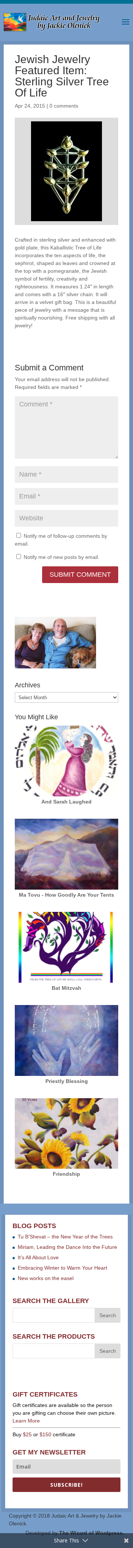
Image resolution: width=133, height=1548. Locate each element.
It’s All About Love (38, 1257)
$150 (45, 1434)
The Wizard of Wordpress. (91, 1533)
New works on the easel (46, 1278)
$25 (27, 1434)
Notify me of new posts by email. (61, 557)
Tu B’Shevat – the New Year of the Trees (65, 1237)
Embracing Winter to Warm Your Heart (62, 1268)
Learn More (26, 1421)
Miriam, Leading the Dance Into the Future (67, 1247)
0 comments (64, 106)
